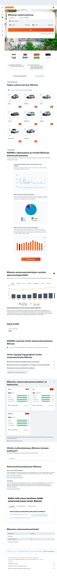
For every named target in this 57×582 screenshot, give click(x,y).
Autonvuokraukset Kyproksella (36, 551)
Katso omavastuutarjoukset (13, 489)
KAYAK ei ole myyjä (12, 563)
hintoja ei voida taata (39, 559)
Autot (14, 551)
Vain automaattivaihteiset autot (47, 33)
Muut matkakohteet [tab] (21, 506)
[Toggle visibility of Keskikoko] (35, 220)
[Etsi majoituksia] (2, 14)
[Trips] (2, 31)
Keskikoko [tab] (18, 283)
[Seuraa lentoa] (2, 27)
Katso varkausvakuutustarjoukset (15, 477)
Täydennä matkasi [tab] (32, 506)
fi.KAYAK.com (9, 551)
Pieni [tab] (13, 283)
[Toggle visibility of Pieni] (23, 218)
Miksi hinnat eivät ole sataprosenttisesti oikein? (19, 568)
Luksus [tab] (42, 283)
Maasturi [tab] (29, 283)
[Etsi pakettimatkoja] (2, 20)
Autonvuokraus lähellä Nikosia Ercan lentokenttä (20, 517)
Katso (20, 106)
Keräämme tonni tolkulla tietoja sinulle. (17, 566)
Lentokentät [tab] (12, 506)
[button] (2, 7)
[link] (30, 259)
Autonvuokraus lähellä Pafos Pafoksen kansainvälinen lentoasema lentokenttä (39, 515)
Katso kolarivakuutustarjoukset (14, 475)
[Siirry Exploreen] (2, 24)
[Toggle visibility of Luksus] (23, 220)
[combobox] (12, 17)
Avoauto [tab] (48, 283)
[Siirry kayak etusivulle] (9, 7)
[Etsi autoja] (2, 17)
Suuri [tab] (24, 283)
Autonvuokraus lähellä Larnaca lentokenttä (19, 514)
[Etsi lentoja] (2, 11)
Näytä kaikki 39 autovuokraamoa (14, 441)
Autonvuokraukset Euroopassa (23, 551)
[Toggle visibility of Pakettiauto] (35, 218)
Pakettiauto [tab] (36, 283)
